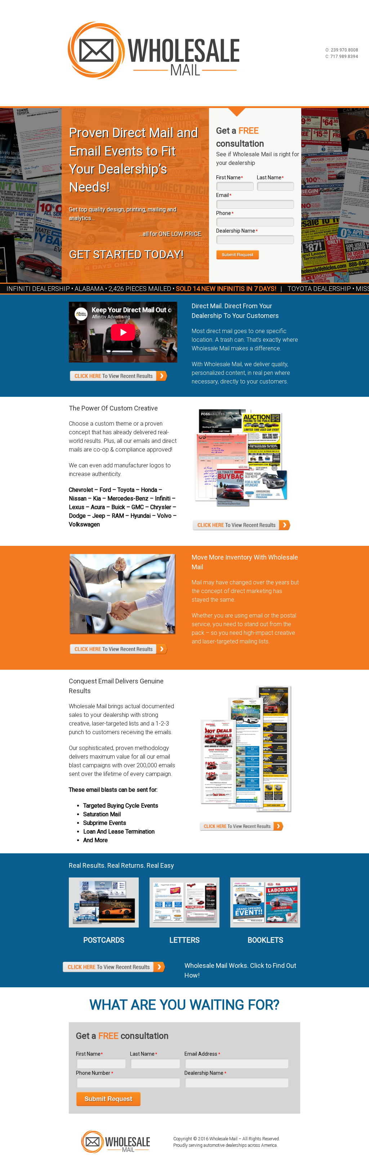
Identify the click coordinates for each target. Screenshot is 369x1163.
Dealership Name (237, 231)
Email (223, 195)
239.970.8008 (344, 50)
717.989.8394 (344, 56)
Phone (225, 213)
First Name (229, 177)
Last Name (270, 177)
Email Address (202, 1054)
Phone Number (94, 1073)
